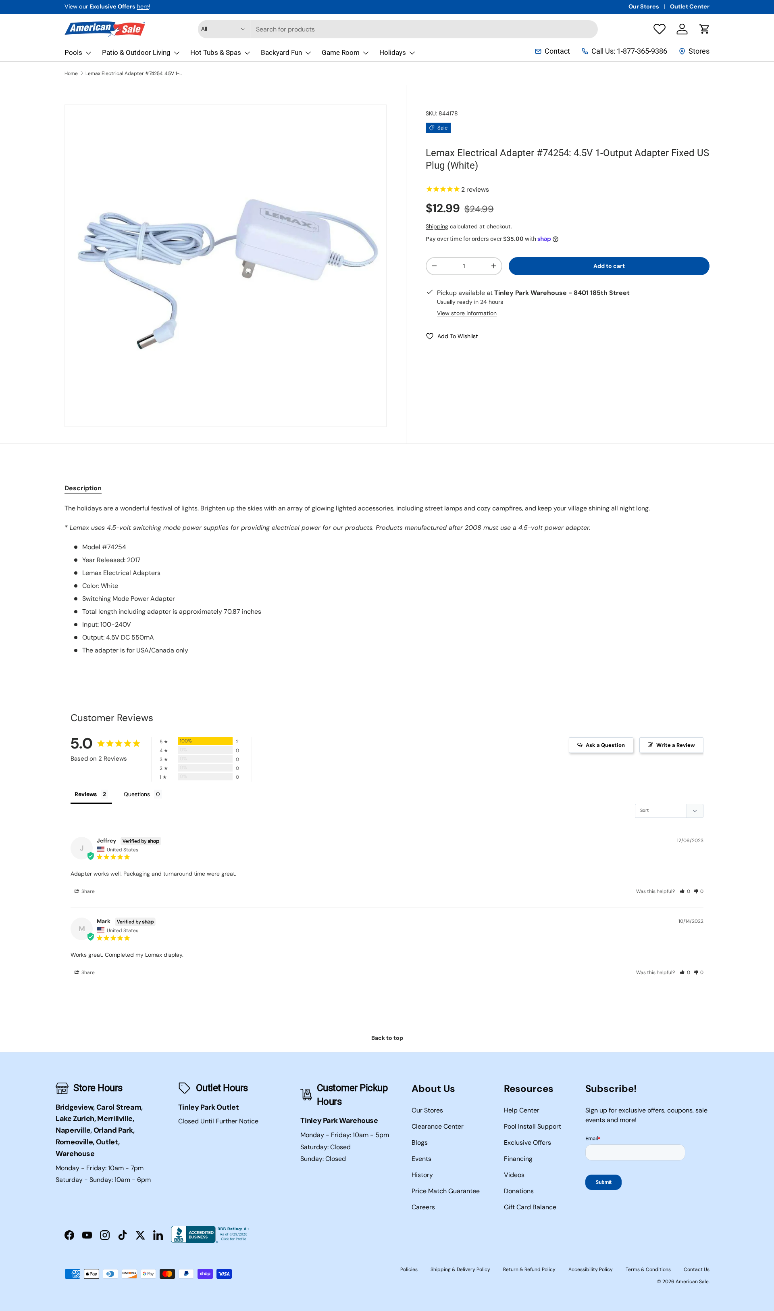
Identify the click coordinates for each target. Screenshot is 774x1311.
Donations (519, 1191)
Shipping (437, 226)
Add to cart (609, 265)
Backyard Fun (281, 52)
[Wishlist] (659, 29)
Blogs (420, 1142)
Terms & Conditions (648, 1269)
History (422, 1175)
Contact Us (697, 1269)
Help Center (521, 1110)
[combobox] (398, 29)
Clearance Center (438, 1126)
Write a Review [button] (675, 745)
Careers (423, 1207)
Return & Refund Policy (529, 1269)
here (143, 6)
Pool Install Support (532, 1126)
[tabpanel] (387, 579)
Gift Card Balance (530, 1207)
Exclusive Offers (527, 1142)
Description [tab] (83, 488)
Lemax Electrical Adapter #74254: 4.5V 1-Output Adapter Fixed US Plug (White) (133, 73)
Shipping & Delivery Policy (460, 1269)
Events (421, 1158)
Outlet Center (690, 6)
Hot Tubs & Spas (215, 52)
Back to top (387, 1037)
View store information (467, 312)
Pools (73, 52)
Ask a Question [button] (605, 745)
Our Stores (643, 6)
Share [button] (87, 891)
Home (71, 73)
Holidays (392, 52)
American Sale (692, 1281)
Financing (518, 1158)
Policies (409, 1269)
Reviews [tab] (86, 794)
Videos (514, 1175)
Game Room (341, 52)
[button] (705, 29)
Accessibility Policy (590, 1269)
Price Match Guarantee (446, 1191)
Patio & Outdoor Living (136, 52)
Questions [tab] (137, 794)
